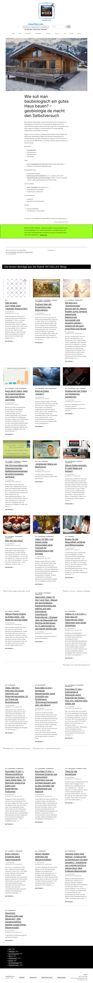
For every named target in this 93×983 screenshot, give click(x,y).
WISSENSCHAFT (28, 252)
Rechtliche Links (47, 977)
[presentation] (16, 288)
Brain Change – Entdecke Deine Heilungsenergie (12, 857)
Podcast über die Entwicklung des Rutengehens (43, 307)
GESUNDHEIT (20, 252)
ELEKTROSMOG (12, 252)
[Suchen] (68, 26)
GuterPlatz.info (35, 24)
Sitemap (22, 977)
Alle (7, 252)
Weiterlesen (9, 341)
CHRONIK (40, 300)
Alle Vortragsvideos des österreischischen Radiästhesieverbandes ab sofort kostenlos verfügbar (16, 471)
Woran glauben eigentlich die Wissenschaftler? (43, 857)
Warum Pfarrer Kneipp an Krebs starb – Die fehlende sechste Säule (16, 617)
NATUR (16, 388)
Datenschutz (61, 977)
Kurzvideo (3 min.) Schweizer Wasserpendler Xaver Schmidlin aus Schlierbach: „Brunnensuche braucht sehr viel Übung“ (46, 696)
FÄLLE (77, 388)
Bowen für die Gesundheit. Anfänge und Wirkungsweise (75, 542)
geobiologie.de (62, 218)
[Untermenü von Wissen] (60, 33)
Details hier (43, 235)
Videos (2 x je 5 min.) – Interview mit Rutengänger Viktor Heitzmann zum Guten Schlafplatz (76, 620)
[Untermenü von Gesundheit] (32, 33)
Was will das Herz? (14, 540)
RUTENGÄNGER (39, 301)
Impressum (33, 977)
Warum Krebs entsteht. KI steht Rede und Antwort (76, 468)
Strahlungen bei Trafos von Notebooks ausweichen (76, 394)
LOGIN (49, 20)
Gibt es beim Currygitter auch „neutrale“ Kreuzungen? (16, 306)
